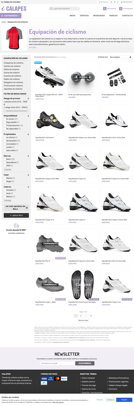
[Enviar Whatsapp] (118, 2)
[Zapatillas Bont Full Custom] (50, 120)
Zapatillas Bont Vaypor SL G (44, 220)
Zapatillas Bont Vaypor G (76, 220)
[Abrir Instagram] (111, 2)
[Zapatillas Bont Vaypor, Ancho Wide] (50, 161)
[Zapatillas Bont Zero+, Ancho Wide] (116, 120)
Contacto (113, 389)
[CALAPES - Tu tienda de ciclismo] (13, 8)
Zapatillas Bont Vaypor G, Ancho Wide (114, 220)
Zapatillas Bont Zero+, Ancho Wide (113, 138)
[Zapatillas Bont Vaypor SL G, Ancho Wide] (116, 161)
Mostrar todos (60, 57)
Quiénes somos (88, 382)
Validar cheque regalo (118, 385)
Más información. (58, 402)
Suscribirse (85, 363)
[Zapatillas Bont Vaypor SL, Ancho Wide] (83, 243)
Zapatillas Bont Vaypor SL (77, 179)
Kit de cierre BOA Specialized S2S (79, 95)
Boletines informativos (119, 378)
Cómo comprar (88, 378)
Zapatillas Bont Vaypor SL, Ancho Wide (81, 261)
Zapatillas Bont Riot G (42, 261)
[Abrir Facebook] (114, 2)
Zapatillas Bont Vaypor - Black (45, 302)
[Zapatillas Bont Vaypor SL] (83, 161)
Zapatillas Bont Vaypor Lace (111, 302)
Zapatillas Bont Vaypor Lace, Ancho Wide (82, 138)
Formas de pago (89, 385)
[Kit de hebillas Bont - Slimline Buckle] (116, 77)
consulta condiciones (16, 233)
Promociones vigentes (118, 382)
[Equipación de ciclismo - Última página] (86, 316)
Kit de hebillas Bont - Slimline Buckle (114, 95)
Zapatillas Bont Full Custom (44, 138)
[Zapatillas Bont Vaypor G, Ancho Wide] (116, 202)
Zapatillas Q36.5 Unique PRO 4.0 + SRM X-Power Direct (49, 95)
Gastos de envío (89, 389)
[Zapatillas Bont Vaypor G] (83, 202)
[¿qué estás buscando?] (64, 8)
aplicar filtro (17, 215)
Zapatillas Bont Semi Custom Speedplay (82, 302)
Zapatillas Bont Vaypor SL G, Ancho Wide (115, 179)
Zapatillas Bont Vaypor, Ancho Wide (47, 179)
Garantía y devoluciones (92, 393)
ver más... (33, 47)
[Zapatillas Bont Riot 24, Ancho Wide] (116, 243)
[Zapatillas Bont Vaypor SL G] (50, 202)
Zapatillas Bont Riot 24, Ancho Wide (114, 261)
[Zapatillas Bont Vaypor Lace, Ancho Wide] (83, 120)
